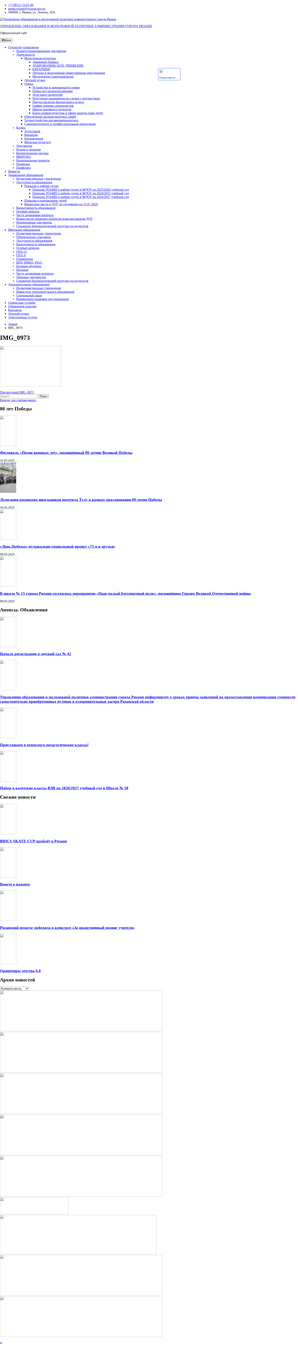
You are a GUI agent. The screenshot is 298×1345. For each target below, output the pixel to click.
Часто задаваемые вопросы (35, 215)
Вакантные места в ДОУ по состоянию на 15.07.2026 (61, 204)
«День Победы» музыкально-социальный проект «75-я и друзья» (57, 546)
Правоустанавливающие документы (41, 51)
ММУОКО (23, 156)
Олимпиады (24, 259)
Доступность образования (34, 182)
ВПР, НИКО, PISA (29, 262)
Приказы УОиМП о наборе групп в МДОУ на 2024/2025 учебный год (80, 193)
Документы (24, 146)
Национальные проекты (33, 160)
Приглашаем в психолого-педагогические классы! (44, 745)
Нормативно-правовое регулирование (42, 299)
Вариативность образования (35, 208)
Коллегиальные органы (32, 153)
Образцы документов (31, 277)
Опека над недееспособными (52, 91)
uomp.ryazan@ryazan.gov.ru (26, 8)
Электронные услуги (22, 317)
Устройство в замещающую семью (56, 87)
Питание (22, 270)
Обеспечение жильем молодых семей (50, 116)
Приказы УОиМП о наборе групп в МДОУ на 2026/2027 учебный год (80, 197)
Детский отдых (34, 80)
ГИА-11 (21, 251)
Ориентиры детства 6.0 (20, 971)
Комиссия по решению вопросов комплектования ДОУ (54, 218)
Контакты (15, 310)
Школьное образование (24, 229)
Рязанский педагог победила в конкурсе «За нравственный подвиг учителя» (67, 928)
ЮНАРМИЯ (41, 69)
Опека (28, 84)
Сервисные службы (21, 302)
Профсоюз (23, 167)
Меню (7, 40)
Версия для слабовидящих (18, 400)
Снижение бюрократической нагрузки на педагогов (52, 226)
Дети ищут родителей (47, 94)
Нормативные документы (34, 222)
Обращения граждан (22, 306)
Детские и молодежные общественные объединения (68, 73)
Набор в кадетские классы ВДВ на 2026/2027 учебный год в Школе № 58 (64, 788)
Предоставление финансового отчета (58, 102)
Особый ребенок (27, 211)
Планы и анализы (28, 149)
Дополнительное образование (28, 284)
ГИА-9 (21, 255)
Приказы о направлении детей (45, 200)
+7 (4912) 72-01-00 (20, 5)
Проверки (23, 164)
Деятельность (25, 54)
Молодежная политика (40, 58)
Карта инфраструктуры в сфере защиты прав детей (67, 113)
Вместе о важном (15, 884)
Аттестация (32, 131)
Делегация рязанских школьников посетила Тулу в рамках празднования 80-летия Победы (81, 500)
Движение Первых (45, 62)
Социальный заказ (29, 295)
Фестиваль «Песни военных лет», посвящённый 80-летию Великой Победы (66, 452)
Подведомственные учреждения (38, 178)
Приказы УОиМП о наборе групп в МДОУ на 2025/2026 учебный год (80, 189)
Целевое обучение (28, 266)
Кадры (20, 127)
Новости (14, 171)
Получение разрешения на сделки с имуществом (66, 98)
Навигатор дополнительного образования (45, 291)
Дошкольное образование (25, 175)
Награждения (33, 138)
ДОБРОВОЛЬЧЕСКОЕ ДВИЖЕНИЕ (58, 65)
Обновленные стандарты (33, 237)
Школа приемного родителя (51, 109)
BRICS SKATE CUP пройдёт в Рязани (33, 841)
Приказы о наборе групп (41, 186)
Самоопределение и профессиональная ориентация (59, 124)
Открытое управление (23, 47)
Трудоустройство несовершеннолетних (51, 120)
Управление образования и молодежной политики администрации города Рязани (76, 26)
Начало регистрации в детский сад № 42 (35, 654)
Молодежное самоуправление (53, 76)
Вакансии (31, 135)
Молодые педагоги (37, 142)
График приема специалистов (53, 105)
